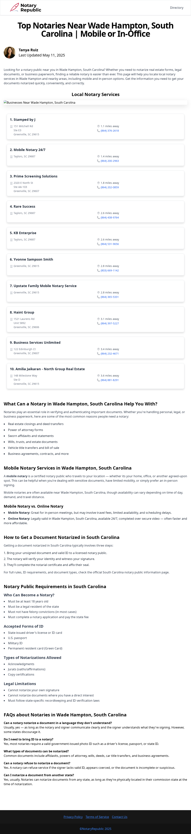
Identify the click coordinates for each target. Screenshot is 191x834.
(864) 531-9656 (110, 244)
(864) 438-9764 (110, 217)
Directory (176, 8)
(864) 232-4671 (110, 353)
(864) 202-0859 (110, 187)
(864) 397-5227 (110, 323)
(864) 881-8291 (110, 380)
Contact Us (119, 817)
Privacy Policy (73, 817)
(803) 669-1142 (110, 270)
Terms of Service (97, 817)
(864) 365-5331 (110, 297)
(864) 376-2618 (110, 130)
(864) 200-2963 (110, 161)
